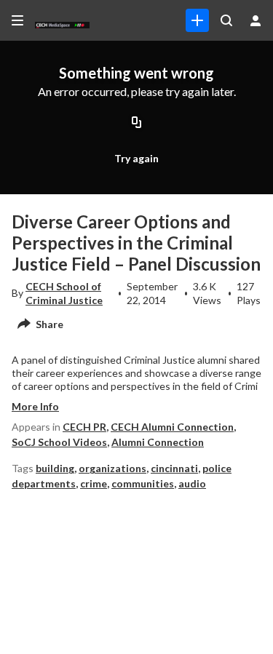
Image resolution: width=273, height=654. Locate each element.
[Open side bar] (17, 20)
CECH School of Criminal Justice (64, 293)
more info (35, 406)
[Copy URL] (137, 123)
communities (142, 483)
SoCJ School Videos (59, 442)
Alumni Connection (157, 442)
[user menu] (255, 20)
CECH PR (84, 426)
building (55, 468)
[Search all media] (226, 20)
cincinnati (174, 468)
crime (93, 483)
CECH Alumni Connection (172, 426)
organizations (112, 468)
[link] (197, 20)
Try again (136, 158)
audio (192, 483)
